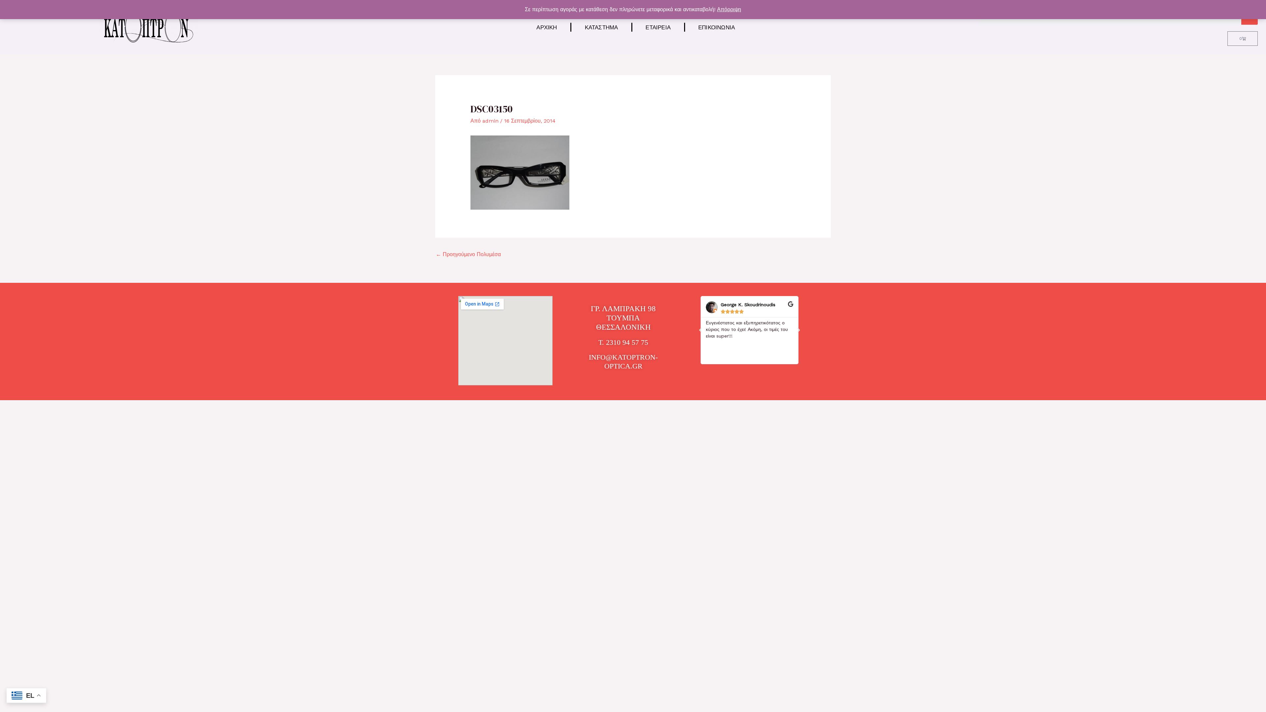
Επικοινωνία (716, 27)
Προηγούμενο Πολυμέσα (468, 254)
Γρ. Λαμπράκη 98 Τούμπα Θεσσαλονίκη (623, 318)
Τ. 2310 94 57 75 (623, 342)
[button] (700, 330)
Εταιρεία (658, 27)
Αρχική (546, 27)
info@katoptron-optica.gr (623, 361)
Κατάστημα (601, 27)
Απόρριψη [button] (729, 9)
